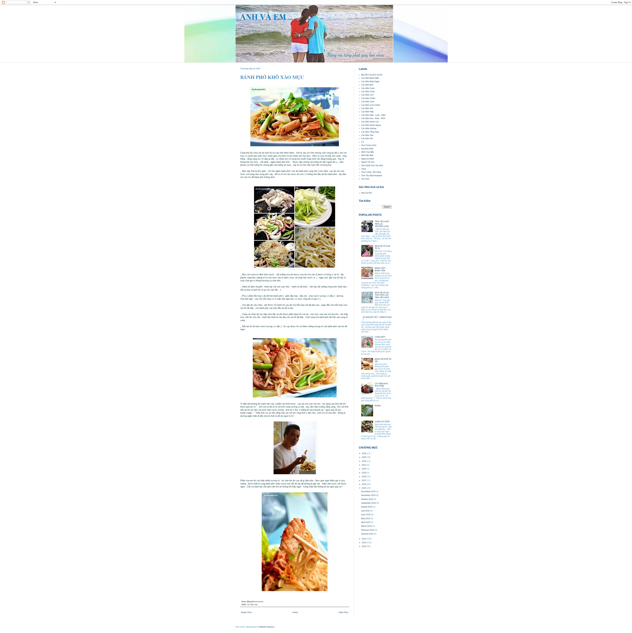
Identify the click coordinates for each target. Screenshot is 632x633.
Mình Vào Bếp (367, 152)
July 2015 (365, 511)
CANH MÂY (380, 337)
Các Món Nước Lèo (370, 122)
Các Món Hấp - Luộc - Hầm (373, 115)
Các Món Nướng (368, 128)
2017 (364, 480)
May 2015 (365, 518)
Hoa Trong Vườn (368, 145)
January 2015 (367, 534)
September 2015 (369, 503)
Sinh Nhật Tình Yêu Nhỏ (372, 165)
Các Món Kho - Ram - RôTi (373, 118)
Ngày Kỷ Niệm (367, 159)
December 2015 (368, 491)
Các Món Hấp (367, 112)
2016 (364, 484)
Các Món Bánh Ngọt (370, 81)
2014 (364, 539)
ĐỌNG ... (379, 406)
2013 (364, 542)
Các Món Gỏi (367, 108)
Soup (363, 169)
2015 (364, 488)
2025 (364, 457)
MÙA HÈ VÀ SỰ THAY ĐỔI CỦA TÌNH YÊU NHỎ (382, 295)
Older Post (343, 612)
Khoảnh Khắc (367, 149)
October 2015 (367, 499)
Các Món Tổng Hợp (370, 132)
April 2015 (366, 522)
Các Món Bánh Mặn (370, 78)
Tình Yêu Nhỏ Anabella (371, 175)
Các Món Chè (367, 95)
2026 (364, 453)
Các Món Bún (367, 85)
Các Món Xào (252, 604)
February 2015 (368, 530)
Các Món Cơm (367, 101)
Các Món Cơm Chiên (370, 105)
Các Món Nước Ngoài (371, 125)
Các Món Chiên (368, 98)
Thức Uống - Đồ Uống (371, 172)
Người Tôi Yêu (367, 162)
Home (295, 612)
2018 (364, 476)
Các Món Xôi (367, 138)
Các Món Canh (368, 88)
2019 (364, 473)
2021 (364, 465)
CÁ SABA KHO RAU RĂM (381, 384)
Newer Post (246, 612)
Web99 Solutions (267, 627)
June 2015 (366, 514)
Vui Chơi (365, 179)
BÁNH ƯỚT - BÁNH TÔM (380, 269)
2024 (364, 461)
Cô (362, 142)
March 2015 (366, 526)
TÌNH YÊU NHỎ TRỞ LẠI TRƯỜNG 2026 (382, 223)
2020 (364, 469)
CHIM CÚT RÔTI (382, 422)
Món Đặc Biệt (367, 155)
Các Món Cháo (368, 91)
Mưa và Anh (366, 193)
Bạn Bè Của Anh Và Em (371, 75)
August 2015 (367, 507)
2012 (364, 546)
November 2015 (368, 495)
